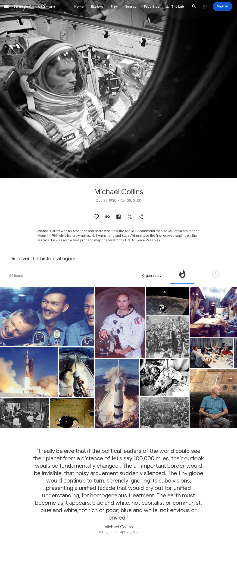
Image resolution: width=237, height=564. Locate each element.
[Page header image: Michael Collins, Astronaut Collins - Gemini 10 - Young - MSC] (118, 89)
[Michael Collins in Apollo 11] (164, 377)
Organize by (151, 276)
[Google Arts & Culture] (34, 6)
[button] (6, 6)
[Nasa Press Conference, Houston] (24, 413)
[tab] (182, 276)
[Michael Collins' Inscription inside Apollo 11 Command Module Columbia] (72, 413)
